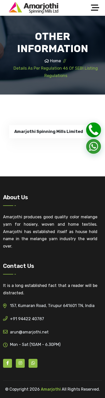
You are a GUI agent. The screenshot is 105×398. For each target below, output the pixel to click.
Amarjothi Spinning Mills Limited (48, 131)
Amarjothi (51, 389)
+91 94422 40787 (27, 318)
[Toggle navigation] (96, 8)
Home (55, 60)
